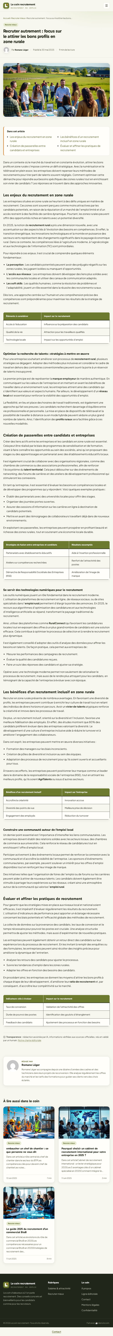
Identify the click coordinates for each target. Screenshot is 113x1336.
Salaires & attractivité (59, 1288)
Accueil (6, 18)
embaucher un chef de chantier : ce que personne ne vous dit (27, 1150)
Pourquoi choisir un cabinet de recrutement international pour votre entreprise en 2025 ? (84, 1152)
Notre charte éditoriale (29, 1040)
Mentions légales (90, 1304)
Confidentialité (89, 1310)
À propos (86, 1288)
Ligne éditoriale (90, 1293)
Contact (86, 1299)
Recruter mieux (18, 18)
